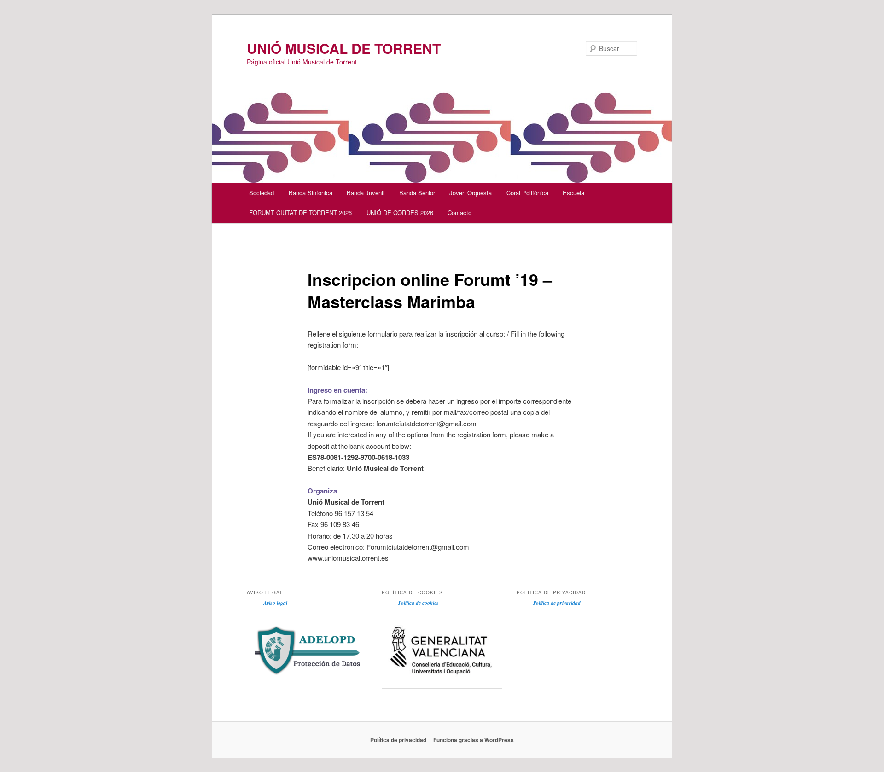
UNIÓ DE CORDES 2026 (399, 212)
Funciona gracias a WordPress (473, 740)
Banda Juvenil (365, 192)
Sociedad (261, 192)
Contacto (459, 212)
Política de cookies (418, 603)
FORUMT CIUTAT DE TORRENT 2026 (300, 212)
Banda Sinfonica (310, 192)
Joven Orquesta (470, 192)
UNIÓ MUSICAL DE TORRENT (344, 48)
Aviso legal (275, 603)
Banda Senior (417, 192)
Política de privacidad (557, 603)
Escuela (573, 192)
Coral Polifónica (527, 192)
